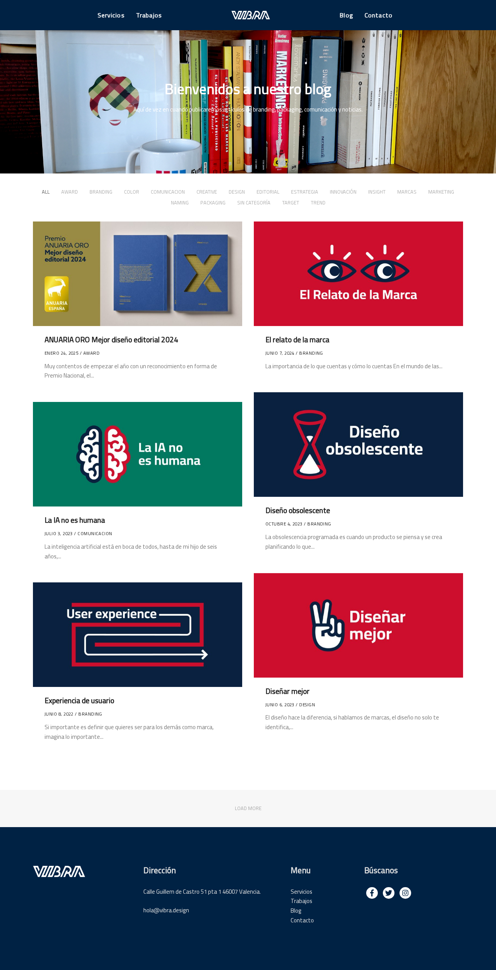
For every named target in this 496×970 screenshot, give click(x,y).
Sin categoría (253, 202)
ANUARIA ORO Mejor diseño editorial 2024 (111, 340)
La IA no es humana (75, 520)
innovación (343, 191)
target (290, 202)
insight (377, 191)
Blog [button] (346, 15)
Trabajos (301, 900)
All (46, 191)
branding (101, 191)
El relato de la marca (297, 340)
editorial (268, 191)
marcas (407, 191)
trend (318, 202)
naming (180, 202)
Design (237, 191)
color (131, 191)
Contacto (302, 920)
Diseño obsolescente (297, 510)
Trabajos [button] (149, 15)
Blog (296, 910)
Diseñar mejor (287, 691)
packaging (213, 202)
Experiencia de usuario (79, 700)
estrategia (304, 191)
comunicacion (168, 191)
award (69, 191)
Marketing (441, 191)
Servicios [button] (111, 15)
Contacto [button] (379, 15)
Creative (206, 191)
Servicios (301, 891)
